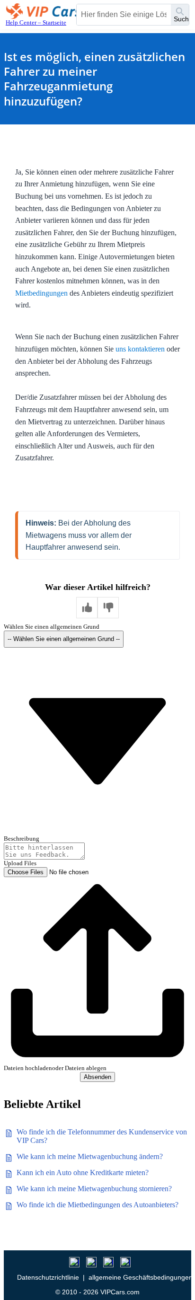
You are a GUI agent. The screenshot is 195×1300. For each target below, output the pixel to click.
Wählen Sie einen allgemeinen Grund (51, 626)
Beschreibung (21, 838)
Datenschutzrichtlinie (48, 1277)
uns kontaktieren (140, 349)
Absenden (97, 1076)
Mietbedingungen (41, 293)
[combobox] (124, 14)
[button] (87, 607)
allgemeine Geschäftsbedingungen (141, 1277)
